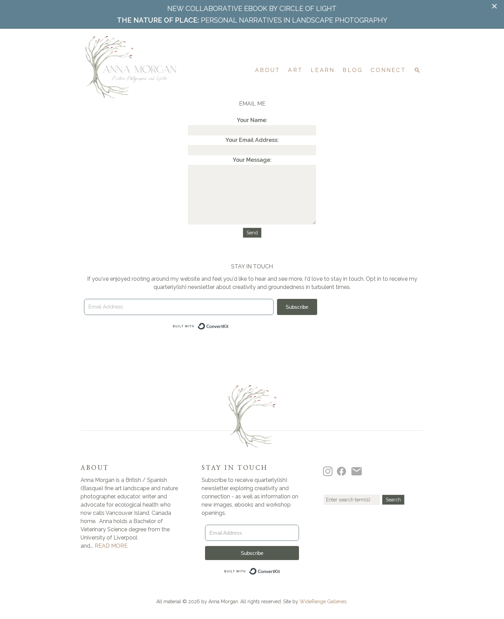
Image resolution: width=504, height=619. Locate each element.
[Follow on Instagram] (329, 471)
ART (295, 70)
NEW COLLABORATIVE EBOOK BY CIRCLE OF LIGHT (252, 8)
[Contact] (357, 471)
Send (252, 232)
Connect (388, 70)
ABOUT (267, 70)
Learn (323, 70)
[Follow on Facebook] (342, 471)
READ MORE (111, 546)
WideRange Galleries (323, 601)
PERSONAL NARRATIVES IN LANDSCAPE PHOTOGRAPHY (252, 20)
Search (393, 499)
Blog (353, 70)
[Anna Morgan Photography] (130, 95)
